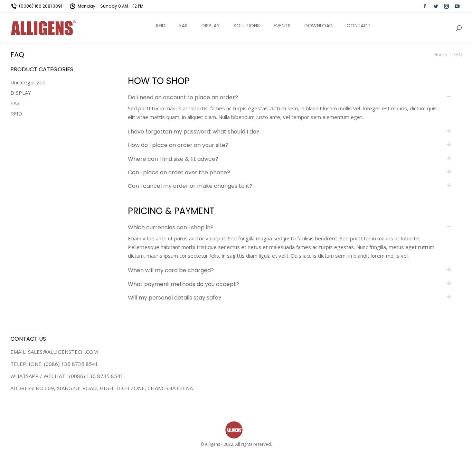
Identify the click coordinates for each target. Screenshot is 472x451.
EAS (14, 103)
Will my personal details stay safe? (174, 298)
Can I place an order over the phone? (179, 172)
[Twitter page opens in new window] (435, 6)
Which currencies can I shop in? (171, 227)
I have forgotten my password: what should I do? (193, 132)
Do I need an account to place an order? (183, 97)
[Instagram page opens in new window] (446, 6)
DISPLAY (20, 92)
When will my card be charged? (171, 270)
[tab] (289, 97)
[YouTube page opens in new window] (457, 6)
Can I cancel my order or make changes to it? (190, 186)
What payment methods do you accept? (183, 284)
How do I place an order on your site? (178, 145)
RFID (16, 113)
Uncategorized (28, 82)
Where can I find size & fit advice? (173, 159)
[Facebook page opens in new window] (425, 6)
